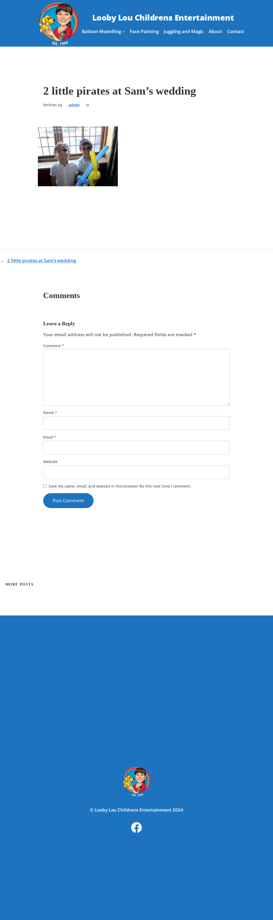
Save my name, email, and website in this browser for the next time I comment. (120, 486)
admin (74, 104)
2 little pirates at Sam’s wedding (41, 260)
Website (50, 461)
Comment (53, 345)
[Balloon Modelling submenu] (123, 31)
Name (50, 412)
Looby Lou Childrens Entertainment (163, 17)
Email (49, 437)
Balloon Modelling (101, 31)
